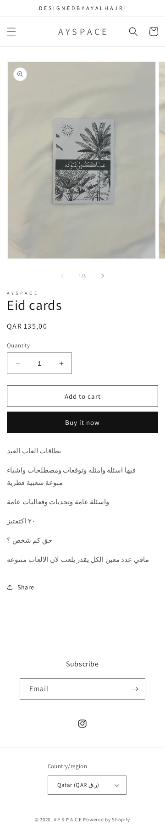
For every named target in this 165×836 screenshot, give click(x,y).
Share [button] (25, 587)
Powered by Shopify (106, 819)
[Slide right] (103, 276)
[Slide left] (62, 276)
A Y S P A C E (68, 819)
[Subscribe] (135, 689)
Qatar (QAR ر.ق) (78, 785)
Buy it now (82, 422)
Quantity (18, 345)
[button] (11, 32)
